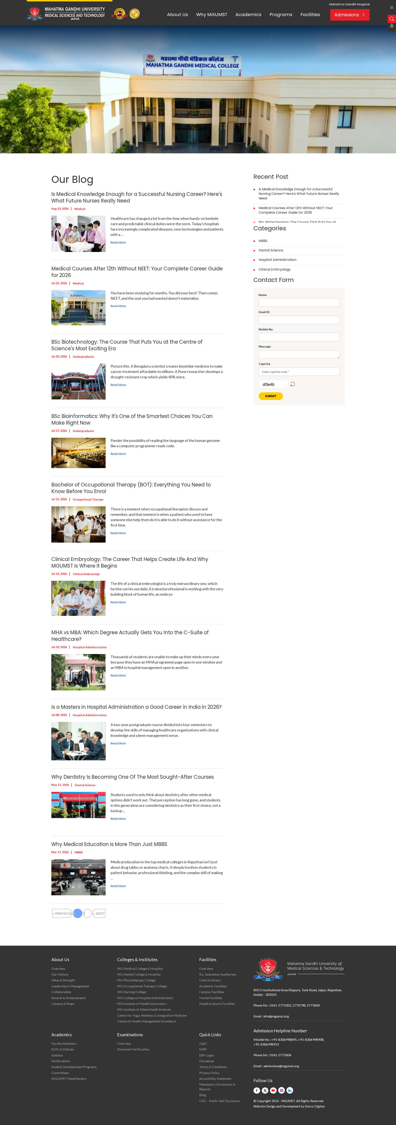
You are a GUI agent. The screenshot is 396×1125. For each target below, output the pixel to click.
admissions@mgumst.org (281, 1066)
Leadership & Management (70, 986)
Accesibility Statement (215, 1078)
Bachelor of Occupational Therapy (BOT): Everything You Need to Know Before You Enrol (131, 488)
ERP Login (206, 1055)
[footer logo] (299, 969)
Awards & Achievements (68, 998)
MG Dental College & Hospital (138, 974)
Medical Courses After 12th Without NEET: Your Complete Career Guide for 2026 (137, 272)
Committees (60, 1073)
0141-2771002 (280, 1005)
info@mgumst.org (276, 1016)
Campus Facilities (211, 992)
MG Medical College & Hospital (140, 968)
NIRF (203, 1049)
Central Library (210, 980)
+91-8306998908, (311, 1039)
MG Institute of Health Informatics (142, 1004)
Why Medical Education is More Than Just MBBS (109, 844)
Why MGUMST (211, 14)
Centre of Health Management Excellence (146, 1021)
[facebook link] (256, 1090)
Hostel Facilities (210, 998)
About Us (177, 14)
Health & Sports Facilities (217, 1004)
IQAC (203, 1043)
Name (263, 295)
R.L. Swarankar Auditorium (218, 974)
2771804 (313, 1005)
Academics (248, 14)
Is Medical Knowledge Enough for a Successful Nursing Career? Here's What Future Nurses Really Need (136, 197)
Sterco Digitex (315, 1106)
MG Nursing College (131, 992)
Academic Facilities (213, 986)
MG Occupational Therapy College (142, 986)
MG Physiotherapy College (136, 980)
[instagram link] (281, 1090)
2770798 (298, 1005)
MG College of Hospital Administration (145, 998)
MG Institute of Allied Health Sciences (144, 1009)
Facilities (310, 14)
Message (265, 346)
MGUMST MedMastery (68, 1078)
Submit (271, 396)
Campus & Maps (63, 1004)
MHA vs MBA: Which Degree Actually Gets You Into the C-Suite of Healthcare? (130, 635)
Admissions (346, 15)
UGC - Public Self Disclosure (219, 1101)
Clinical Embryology (275, 269)
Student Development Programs (74, 1067)
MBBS (263, 240)
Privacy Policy (209, 1073)
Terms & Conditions (213, 1067)
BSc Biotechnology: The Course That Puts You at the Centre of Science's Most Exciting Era (127, 345)
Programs (281, 14)
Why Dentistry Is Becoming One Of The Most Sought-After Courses (132, 777)
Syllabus (57, 1055)
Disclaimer (206, 1061)
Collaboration (61, 992)
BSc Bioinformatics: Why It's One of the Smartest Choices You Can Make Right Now (132, 419)
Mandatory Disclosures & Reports (217, 1086)
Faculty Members (64, 1043)
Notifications (60, 1061)
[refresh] (293, 384)
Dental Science (271, 250)
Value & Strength (63, 980)
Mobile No (266, 329)
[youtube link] (273, 1090)
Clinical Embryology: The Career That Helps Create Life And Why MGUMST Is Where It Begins (129, 562)
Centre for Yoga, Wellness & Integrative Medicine (152, 1015)
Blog (202, 1095)
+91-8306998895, (284, 1039)
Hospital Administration (277, 259)
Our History (59, 974)
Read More (118, 242)
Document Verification (133, 1049)
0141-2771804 (280, 1055)
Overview (58, 968)
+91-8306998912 (266, 1044)
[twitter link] (265, 1090)
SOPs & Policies (62, 1049)
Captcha (264, 364)
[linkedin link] (289, 1090)
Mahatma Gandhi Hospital (349, 4)
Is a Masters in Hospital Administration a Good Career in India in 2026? (136, 707)
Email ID (264, 312)
